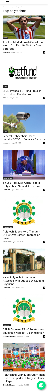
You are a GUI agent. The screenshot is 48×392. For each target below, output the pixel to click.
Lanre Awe (7, 52)
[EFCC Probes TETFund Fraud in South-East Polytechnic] (24, 73)
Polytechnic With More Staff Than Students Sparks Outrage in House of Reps (24, 378)
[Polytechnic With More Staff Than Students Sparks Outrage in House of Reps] (24, 357)
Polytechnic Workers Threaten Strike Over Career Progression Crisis (21, 235)
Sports (5, 38)
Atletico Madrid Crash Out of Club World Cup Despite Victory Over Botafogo (23, 45)
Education (6, 325)
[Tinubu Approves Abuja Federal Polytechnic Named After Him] (24, 165)
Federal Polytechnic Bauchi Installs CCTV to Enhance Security (24, 137)
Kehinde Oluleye (9, 336)
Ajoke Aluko (7, 242)
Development (7, 178)
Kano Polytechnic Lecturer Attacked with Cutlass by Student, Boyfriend (24, 281)
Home (5, 7)
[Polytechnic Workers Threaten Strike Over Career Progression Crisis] (24, 212)
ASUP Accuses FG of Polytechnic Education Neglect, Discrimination (23, 331)
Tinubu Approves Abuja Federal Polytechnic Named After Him (22, 184)
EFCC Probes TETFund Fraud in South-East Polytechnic (22, 92)
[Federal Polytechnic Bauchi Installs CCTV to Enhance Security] (24, 119)
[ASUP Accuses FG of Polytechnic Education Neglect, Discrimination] (24, 310)
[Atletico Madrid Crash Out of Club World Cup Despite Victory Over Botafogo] (24, 27)
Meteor (5, 98)
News (5, 86)
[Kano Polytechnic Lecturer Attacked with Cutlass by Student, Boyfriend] (24, 261)
